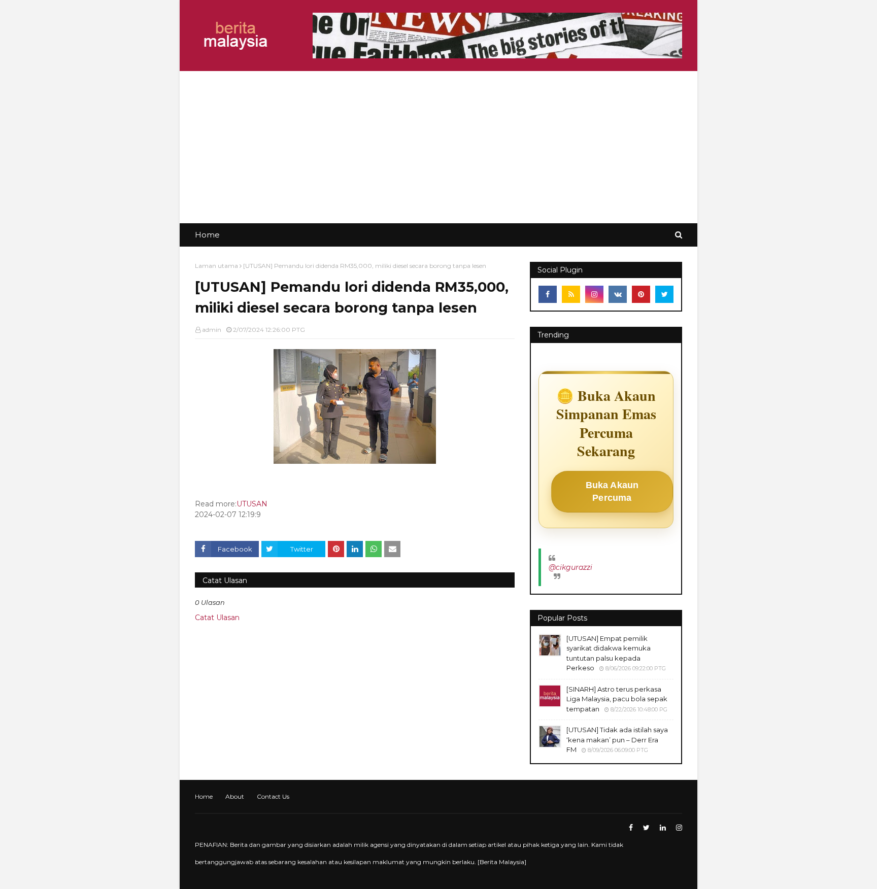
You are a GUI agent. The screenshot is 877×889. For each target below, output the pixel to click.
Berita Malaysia (502, 862)
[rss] (571, 294)
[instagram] (594, 294)
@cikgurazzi (570, 567)
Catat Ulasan (217, 617)
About (234, 796)
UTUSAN (252, 503)
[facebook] (547, 294)
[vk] (618, 294)
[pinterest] (641, 294)
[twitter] (664, 294)
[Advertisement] (438, 147)
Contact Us (273, 796)
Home (204, 796)
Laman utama (216, 265)
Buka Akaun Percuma (612, 491)
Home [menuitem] (207, 235)
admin (211, 329)
